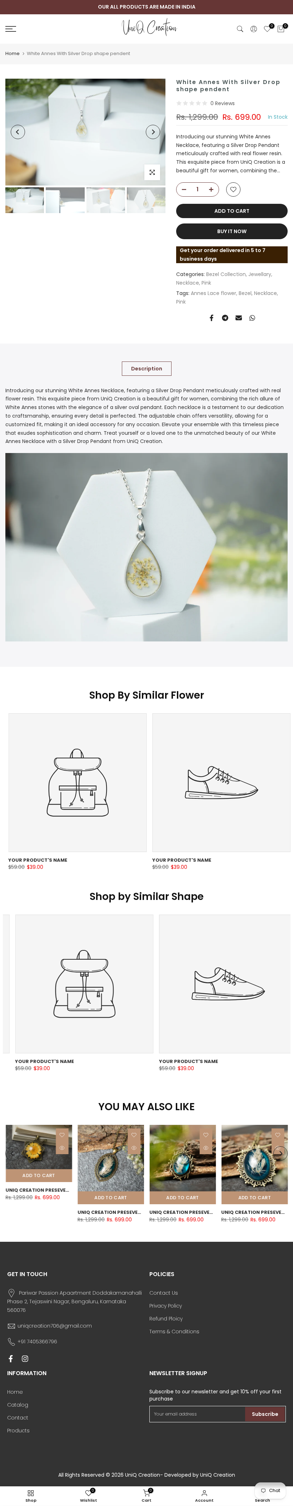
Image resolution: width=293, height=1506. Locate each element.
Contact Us (163, 1292)
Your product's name (34, 860)
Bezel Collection (226, 274)
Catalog (17, 1404)
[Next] (153, 132)
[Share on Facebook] (211, 318)
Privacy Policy (165, 1305)
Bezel (245, 293)
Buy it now (232, 231)
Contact (17, 1417)
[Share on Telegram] (225, 318)
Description (146, 368)
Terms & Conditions (174, 1331)
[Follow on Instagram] (25, 1358)
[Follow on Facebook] (10, 1358)
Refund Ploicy (166, 1318)
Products (18, 1430)
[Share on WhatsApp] (252, 318)
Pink (206, 282)
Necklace (187, 282)
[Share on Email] (238, 318)
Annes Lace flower (213, 293)
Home (12, 53)
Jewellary (259, 274)
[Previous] (18, 132)
